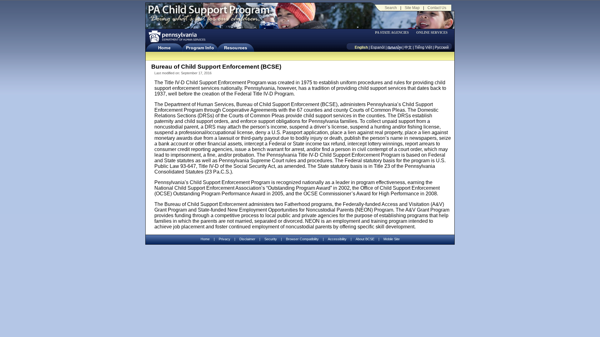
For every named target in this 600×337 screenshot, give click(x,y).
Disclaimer (247, 239)
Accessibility (337, 239)
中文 (408, 47)
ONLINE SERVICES (432, 32)
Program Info (200, 47)
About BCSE (365, 239)
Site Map (412, 8)
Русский (442, 47)
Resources (235, 47)
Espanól (378, 47)
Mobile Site (391, 239)
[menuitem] (394, 32)
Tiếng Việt (423, 47)
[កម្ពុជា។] (395, 47)
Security (270, 239)
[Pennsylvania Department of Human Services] (176, 36)
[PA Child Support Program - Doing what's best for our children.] (209, 13)
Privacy (224, 239)
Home (164, 47)
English (361, 47)
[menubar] (394, 32)
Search (391, 8)
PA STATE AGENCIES (392, 32)
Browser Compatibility (302, 239)
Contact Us (437, 8)
